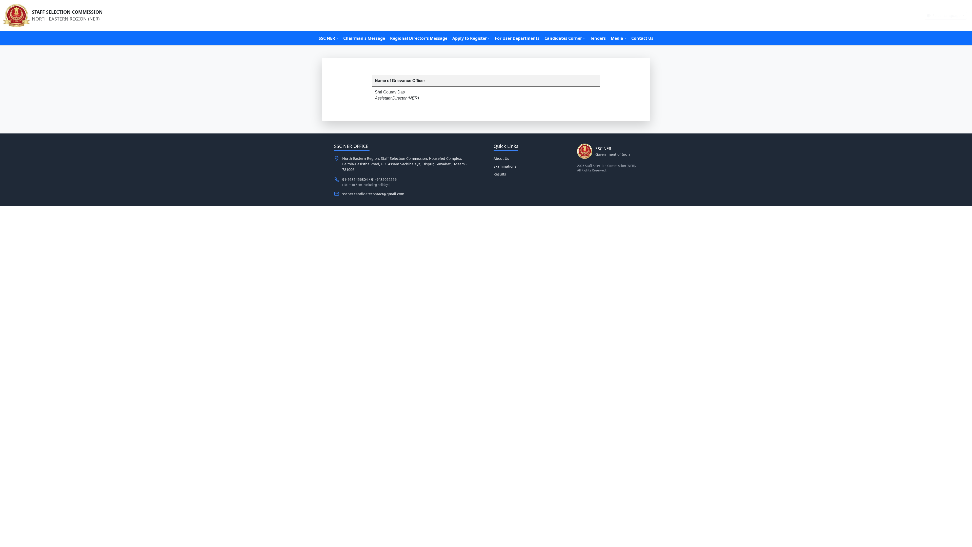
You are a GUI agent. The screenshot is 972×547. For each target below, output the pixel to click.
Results (500, 174)
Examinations (505, 166)
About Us (501, 158)
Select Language (947, 15)
